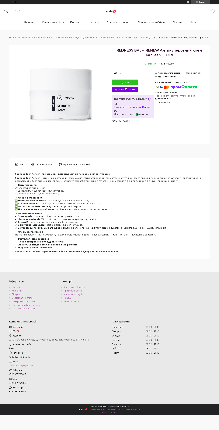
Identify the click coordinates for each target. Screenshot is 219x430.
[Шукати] (6, 11)
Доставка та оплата (118, 22)
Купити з (119, 89)
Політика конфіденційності (26, 305)
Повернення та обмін (23, 301)
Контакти (93, 22)
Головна (29, 22)
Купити (125, 82)
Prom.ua (125, 406)
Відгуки (177, 22)
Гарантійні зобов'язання (24, 308)
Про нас (75, 22)
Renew (67, 298)
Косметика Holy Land (74, 294)
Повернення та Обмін (151, 22)
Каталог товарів (51, 22)
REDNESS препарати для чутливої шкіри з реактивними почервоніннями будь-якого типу (102, 37)
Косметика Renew (42, 37)
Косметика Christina (74, 287)
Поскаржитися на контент (100, 409)
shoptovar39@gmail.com (22, 365)
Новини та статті (72, 301)
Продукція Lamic (72, 290)
